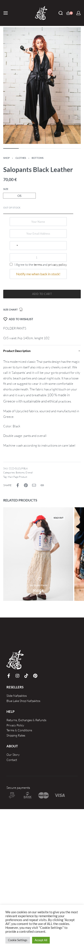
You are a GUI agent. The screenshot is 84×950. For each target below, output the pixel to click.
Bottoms (38, 157)
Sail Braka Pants (38, 585)
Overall (29, 472)
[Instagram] (17, 676)
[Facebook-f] (8, 676)
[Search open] (60, 13)
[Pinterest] (35, 676)
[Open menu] (5, 13)
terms (38, 265)
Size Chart (10, 309)
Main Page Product (17, 476)
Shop (6, 157)
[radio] (19, 195)
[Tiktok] (26, 676)
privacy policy (57, 265)
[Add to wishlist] (40, 579)
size (5, 189)
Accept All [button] (41, 940)
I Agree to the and (40, 265)
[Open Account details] (78, 13)
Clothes (21, 157)
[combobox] (15, 245)
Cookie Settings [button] (17, 940)
